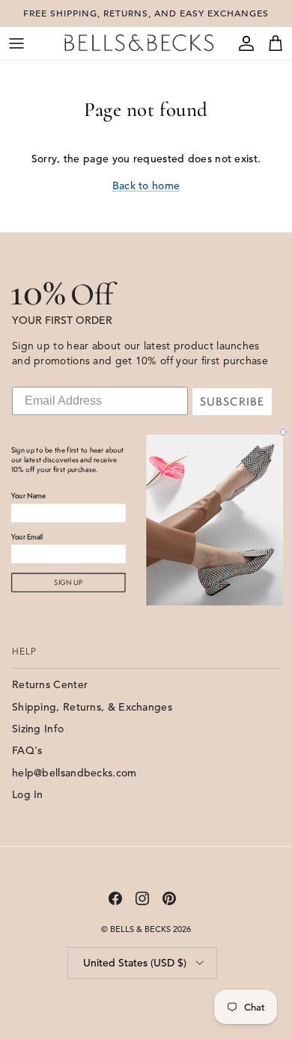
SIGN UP (68, 582)
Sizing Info (38, 728)
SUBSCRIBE (232, 401)
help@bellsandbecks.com (74, 772)
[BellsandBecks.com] (138, 43)
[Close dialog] (283, 431)
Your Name (28, 495)
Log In (27, 794)
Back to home (146, 185)
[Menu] (16, 43)
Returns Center (50, 684)
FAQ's (27, 750)
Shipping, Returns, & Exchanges (92, 707)
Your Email (27, 537)
